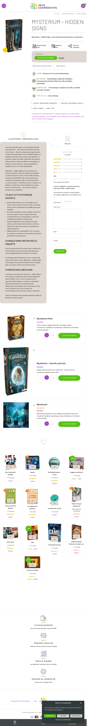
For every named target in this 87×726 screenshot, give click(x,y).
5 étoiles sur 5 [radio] (71, 201)
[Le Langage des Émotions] (32, 496)
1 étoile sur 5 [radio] (64, 201)
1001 (32, 542)
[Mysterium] (19, 415)
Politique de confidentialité (63, 719)
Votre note (57, 202)
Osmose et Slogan (32, 570)
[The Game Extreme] (54, 532)
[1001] (32, 532)
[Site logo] (43, 6)
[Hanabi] (32, 462)
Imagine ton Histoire (76, 472)
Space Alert (10, 542)
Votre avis (57, 207)
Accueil (57, 14)
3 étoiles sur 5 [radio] (68, 201)
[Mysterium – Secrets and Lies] (19, 371)
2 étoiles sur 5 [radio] (66, 201)
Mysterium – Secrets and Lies (51, 363)
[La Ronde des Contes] (54, 498)
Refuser (63, 716)
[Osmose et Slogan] (32, 562)
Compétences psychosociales (69, 114)
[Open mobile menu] (4, 6)
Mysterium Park (45, 318)
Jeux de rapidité (75, 116)
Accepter (50, 716)
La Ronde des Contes (54, 508)
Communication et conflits (51, 114)
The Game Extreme (54, 545)
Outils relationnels (68, 14)
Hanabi (32, 472)
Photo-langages (82, 14)
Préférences (76, 716)
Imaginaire (42, 116)
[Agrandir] (5, 50)
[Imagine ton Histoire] (76, 462)
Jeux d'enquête (51, 116)
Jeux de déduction (63, 116)
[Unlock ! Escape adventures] (76, 494)
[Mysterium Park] (19, 328)
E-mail (56, 241)
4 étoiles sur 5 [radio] (69, 201)
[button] (81, 703)
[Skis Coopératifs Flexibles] (10, 462)
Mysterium (42, 404)
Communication (37, 114)
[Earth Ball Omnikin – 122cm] (54, 462)
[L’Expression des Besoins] (10, 496)
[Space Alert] (10, 532)
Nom (56, 232)
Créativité (35, 116)
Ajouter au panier (45, 58)
